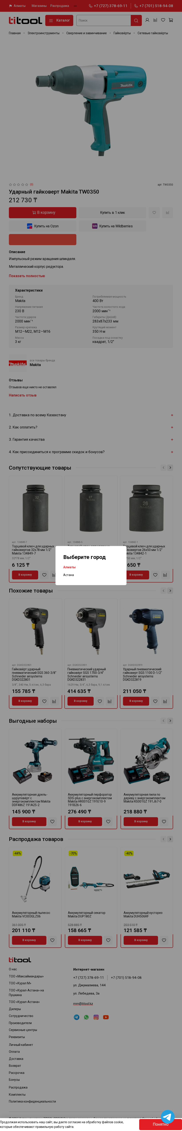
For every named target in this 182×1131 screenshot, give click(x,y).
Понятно (160, 1124)
